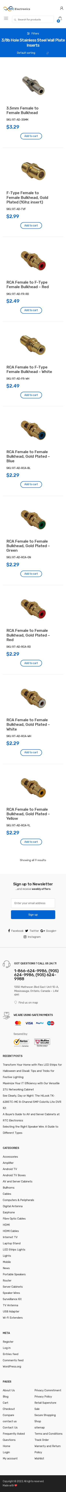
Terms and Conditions (48, 1433)
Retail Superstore (45, 1402)
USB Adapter (11, 1311)
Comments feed (13, 1360)
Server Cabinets (13, 1286)
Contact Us (10, 1427)
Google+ (51, 930)
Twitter (34, 930)
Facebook (17, 930)
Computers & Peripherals (18, 1200)
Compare (8, 1415)
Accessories (10, 1156)
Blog (5, 1396)
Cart (5, 1402)
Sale (37, 1409)
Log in (7, 1348)
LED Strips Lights (14, 1249)
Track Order (41, 1440)
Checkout (9, 1409)
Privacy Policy (43, 1396)
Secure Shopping (45, 1415)
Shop (37, 1421)
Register (8, 1341)
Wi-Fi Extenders (13, 1317)
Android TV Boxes (14, 1175)
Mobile (7, 1262)
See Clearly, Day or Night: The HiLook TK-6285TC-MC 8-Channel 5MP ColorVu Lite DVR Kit (32, 1102)
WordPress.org (12, 1366)
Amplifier (8, 1163)
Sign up (33, 914)
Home (6, 1446)
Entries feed (10, 1354)
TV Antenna (10, 1305)
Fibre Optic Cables (14, 1218)
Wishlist (39, 1458)
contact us (10, 1421)
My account (10, 1458)
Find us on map (28, 1002)
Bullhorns (8, 1187)
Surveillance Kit (12, 1299)
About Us (9, 1390)
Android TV (10, 1169)
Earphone (9, 1212)
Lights (7, 1255)
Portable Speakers (14, 1274)
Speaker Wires (11, 1293)
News (6, 1268)
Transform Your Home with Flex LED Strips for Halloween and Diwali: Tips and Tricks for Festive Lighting (32, 1071)
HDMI (6, 1224)
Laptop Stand (12, 1243)
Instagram (34, 937)
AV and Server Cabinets (17, 1181)
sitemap (39, 1427)
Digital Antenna (13, 1206)
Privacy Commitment (47, 1390)
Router (7, 1280)
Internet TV (10, 1237)
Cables (7, 1193)
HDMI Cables (11, 1231)
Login (6, 1452)
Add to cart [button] (31, 136)
